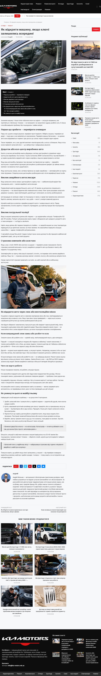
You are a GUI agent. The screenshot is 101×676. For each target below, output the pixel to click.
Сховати (10, 92)
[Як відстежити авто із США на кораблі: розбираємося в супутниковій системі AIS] (85, 50)
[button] (22, 15)
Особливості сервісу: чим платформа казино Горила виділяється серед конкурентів (92, 106)
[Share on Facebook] (21, 466)
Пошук (73, 26)
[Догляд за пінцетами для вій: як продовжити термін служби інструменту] (50, 596)
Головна (6, 22)
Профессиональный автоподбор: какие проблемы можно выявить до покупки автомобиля (17, 611)
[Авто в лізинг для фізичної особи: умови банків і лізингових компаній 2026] (80, 641)
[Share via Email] (43, 466)
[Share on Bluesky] (39, 466)
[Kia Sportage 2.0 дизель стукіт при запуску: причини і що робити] (50, 564)
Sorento (80, 4)
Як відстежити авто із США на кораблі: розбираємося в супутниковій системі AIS (84, 64)
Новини (47, 9)
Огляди (61, 4)
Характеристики (27, 4)
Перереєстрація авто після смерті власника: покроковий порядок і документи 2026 (92, 121)
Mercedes (86, 143)
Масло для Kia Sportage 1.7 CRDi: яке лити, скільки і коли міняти (92, 77)
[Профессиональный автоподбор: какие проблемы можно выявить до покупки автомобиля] (17, 596)
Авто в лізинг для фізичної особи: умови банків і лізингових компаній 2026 (92, 643)
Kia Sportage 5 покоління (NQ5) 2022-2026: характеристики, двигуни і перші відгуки (92, 91)
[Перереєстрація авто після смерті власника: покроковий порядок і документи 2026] (77, 121)
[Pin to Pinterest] (30, 466)
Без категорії (86, 160)
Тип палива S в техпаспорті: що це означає (39, 16)
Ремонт (39, 4)
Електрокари (37, 9)
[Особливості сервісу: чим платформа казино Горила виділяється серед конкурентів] (77, 106)
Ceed (87, 4)
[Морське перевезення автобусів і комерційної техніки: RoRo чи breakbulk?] (56, 654)
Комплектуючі (49, 4)
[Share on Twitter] (25, 466)
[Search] (100, 7)
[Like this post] (16, 466)
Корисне (86, 178)
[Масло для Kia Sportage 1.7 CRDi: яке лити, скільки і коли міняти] (17, 533)
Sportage (70, 4)
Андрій (10, 37)
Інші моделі (25, 9)
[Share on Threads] (34, 466)
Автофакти (86, 156)
